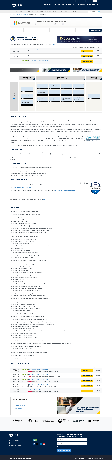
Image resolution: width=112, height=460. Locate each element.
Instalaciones (64, 11)
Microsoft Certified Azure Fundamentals (66, 190)
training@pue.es (18, 403)
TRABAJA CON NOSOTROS (69, 1)
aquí (44, 199)
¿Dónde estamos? (17, 408)
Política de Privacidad (73, 447)
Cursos (21, 11)
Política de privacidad (79, 458)
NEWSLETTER (89, 1)
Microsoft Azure (24, 14)
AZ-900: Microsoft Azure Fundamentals (38, 50)
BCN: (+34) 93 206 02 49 (19, 406)
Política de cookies (91, 458)
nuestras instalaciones (79, 193)
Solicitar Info (96, 30)
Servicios (55, 11)
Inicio (16, 11)
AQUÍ (54, 44)
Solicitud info (73, 11)
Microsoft (18, 14)
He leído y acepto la (68, 447)
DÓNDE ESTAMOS (51, 1)
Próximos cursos (30, 11)
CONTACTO (59, 1)
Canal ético (100, 458)
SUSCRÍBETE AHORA (64, 450)
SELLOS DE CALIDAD (80, 1)
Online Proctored (34, 195)
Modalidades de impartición (44, 11)
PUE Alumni (36, 39)
